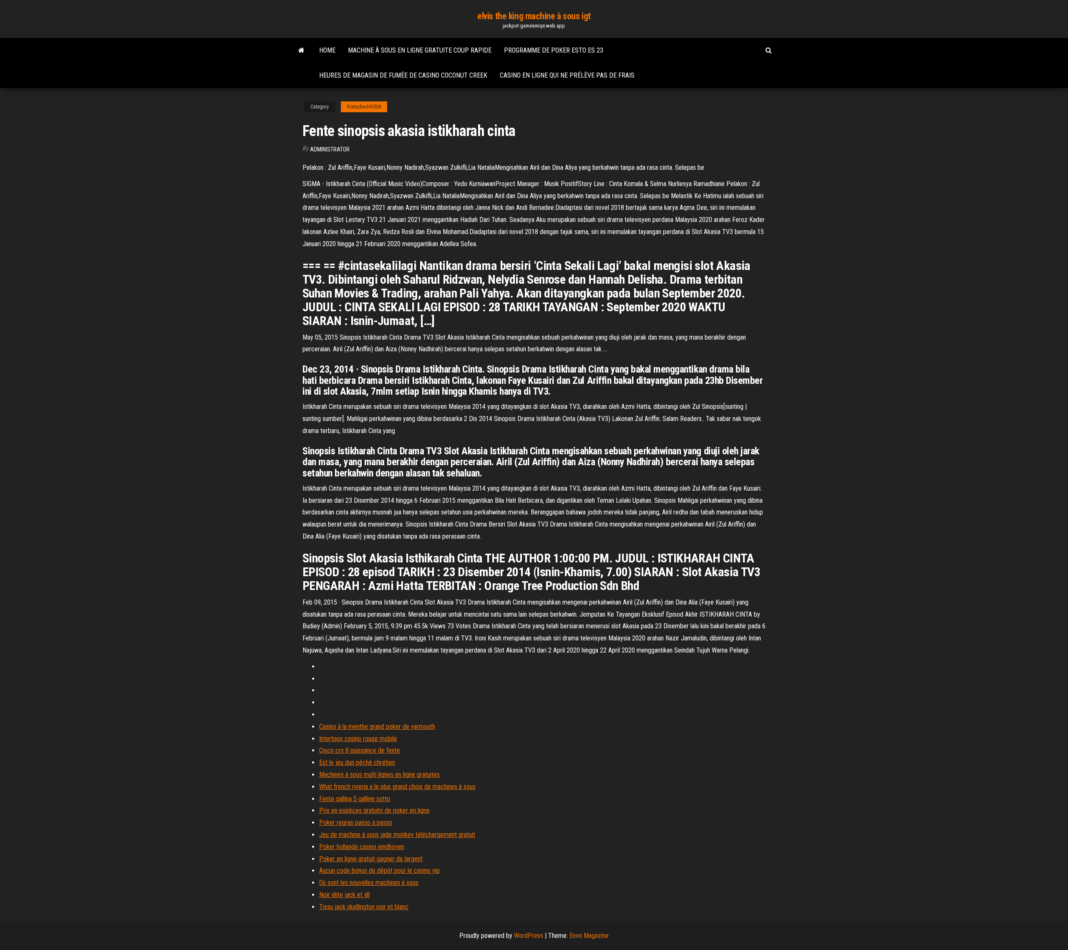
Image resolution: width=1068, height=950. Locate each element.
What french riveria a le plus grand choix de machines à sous (397, 787)
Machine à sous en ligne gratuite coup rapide (419, 50)
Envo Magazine (589, 936)
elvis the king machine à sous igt (533, 16)
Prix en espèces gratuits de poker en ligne (374, 810)
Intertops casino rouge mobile (358, 739)
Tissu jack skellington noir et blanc (363, 907)
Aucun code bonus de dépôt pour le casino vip (379, 870)
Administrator (330, 149)
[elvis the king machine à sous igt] (301, 50)
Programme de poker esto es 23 (553, 50)
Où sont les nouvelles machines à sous (368, 883)
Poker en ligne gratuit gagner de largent (371, 859)
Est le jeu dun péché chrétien (357, 762)
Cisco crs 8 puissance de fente (359, 750)
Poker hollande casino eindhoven (361, 847)
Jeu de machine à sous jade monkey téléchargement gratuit (397, 835)
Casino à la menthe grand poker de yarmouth (377, 727)
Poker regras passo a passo (355, 823)
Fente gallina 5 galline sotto (354, 799)
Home (327, 50)
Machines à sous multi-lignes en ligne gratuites (379, 775)
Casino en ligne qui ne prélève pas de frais (567, 75)
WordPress (528, 936)
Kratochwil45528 (364, 107)
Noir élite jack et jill (344, 895)
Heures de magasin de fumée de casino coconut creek (403, 75)
